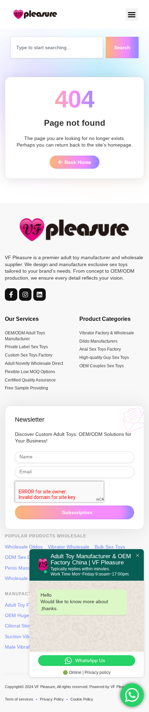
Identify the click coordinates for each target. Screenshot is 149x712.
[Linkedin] (39, 294)
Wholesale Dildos (24, 547)
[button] (131, 14)
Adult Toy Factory (24, 605)
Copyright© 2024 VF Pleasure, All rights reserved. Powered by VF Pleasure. (68, 687)
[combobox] (56, 47)
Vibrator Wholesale (68, 547)
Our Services (22, 319)
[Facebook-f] (11, 294)
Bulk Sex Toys (110, 547)
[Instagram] (25, 294)
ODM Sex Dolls (21, 557)
